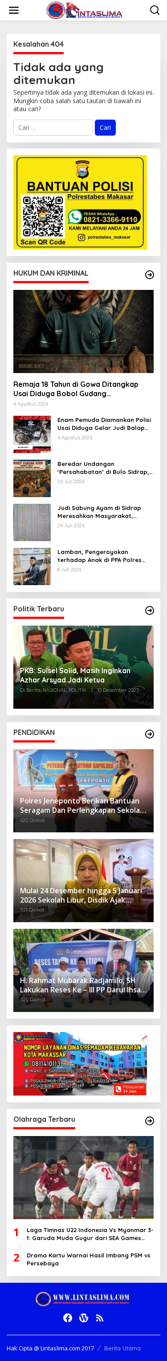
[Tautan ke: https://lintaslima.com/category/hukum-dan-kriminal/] (149, 274)
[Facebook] (67, 1318)
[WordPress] (84, 1318)
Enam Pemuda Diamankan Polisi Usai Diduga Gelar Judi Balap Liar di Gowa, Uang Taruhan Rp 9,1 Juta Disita (104, 424)
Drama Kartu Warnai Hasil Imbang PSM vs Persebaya (89, 1259)
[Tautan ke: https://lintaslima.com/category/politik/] (149, 610)
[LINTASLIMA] (85, 9)
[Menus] (14, 10)
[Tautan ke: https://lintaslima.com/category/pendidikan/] (149, 734)
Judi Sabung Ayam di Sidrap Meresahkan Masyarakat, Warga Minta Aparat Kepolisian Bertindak (104, 512)
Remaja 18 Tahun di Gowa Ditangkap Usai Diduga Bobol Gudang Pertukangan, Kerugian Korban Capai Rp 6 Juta (83, 389)
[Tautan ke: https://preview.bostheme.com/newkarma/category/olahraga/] (149, 1121)
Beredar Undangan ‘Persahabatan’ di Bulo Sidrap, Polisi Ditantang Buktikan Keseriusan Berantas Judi (103, 468)
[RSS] (100, 1318)
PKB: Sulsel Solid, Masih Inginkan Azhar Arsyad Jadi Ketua (75, 675)
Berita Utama (122, 1348)
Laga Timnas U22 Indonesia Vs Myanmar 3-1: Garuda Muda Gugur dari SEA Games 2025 (90, 1234)
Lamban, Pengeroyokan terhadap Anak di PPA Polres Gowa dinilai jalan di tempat (99, 556)
